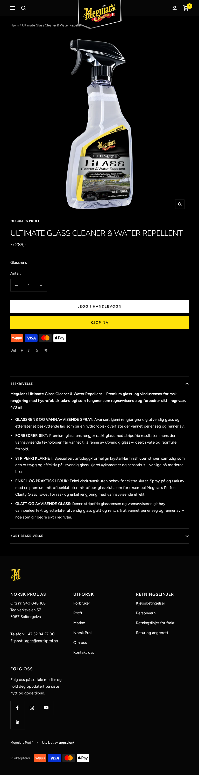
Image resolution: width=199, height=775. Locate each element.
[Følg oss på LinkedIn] (17, 722)
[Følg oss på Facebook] (17, 708)
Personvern (145, 613)
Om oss (80, 642)
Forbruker (81, 603)
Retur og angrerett (152, 632)
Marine (79, 623)
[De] (45, 350)
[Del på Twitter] (37, 350)
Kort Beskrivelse (26, 536)
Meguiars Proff (25, 221)
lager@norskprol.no (41, 640)
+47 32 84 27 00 (40, 634)
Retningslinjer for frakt (155, 623)
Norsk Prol (82, 632)
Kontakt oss (83, 652)
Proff (77, 613)
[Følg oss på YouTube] (46, 708)
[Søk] (23, 8)
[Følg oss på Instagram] (32, 708)
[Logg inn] (174, 8)
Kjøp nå (100, 322)
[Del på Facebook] (22, 350)
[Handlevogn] (186, 8)
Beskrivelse (21, 384)
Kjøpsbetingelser (150, 603)
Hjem (14, 25)
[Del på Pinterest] (29, 350)
